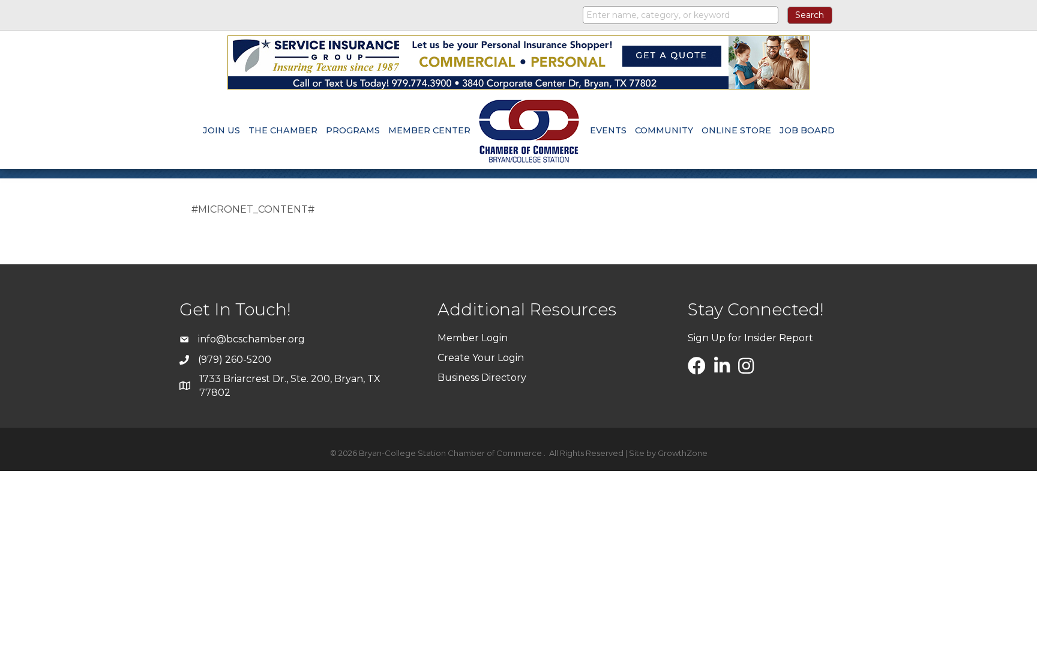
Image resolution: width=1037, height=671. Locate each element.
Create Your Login (480, 357)
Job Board (807, 130)
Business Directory (481, 377)
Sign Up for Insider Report (750, 338)
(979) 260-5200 (234, 359)
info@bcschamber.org (251, 339)
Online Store (736, 130)
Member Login (472, 338)
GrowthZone (683, 453)
